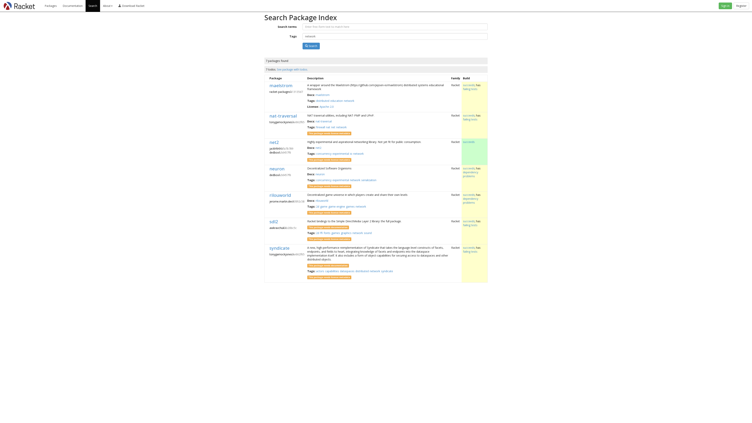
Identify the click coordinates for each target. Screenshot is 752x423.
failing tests (470, 89)
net (333, 127)
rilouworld (280, 195)
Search (93, 6)
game (323, 206)
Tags (293, 36)
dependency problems (470, 174)
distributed (322, 101)
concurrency (324, 153)
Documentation (73, 6)
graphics (346, 233)
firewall (320, 127)
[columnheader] (266, 78)
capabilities (332, 271)
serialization (368, 180)
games (350, 206)
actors (320, 271)
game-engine (336, 206)
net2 (274, 142)
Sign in (725, 6)
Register (741, 6)
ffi (321, 233)
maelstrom (281, 85)
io (351, 153)
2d (317, 206)
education (336, 101)
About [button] (107, 6)
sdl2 (273, 222)
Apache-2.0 (327, 106)
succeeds (469, 85)
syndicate (279, 248)
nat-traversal (283, 116)
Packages (51, 6)
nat (328, 127)
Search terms (287, 27)
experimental (341, 153)
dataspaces (347, 271)
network (349, 101)
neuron (277, 169)
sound (368, 233)
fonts (327, 233)
